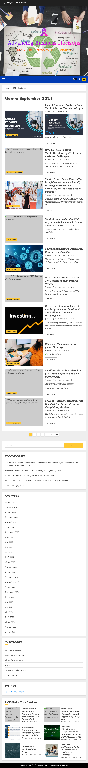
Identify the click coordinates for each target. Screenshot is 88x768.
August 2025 (10, 537)
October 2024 (10, 587)
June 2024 (9, 607)
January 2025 (10, 572)
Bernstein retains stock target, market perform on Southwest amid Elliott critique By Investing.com (62, 310)
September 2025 (12, 532)
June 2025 (9, 547)
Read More (51, 143)
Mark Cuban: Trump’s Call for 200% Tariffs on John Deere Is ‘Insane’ (62, 280)
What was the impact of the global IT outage (60, 345)
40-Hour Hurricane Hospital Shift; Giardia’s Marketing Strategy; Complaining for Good (64, 404)
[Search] (79, 79)
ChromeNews (51, 765)
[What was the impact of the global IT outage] (24, 352)
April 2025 (9, 557)
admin (49, 112)
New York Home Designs (14, 691)
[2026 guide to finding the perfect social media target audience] (52, 750)
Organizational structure (15, 670)
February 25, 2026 (30, 738)
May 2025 (9, 552)
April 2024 (9, 617)
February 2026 (11, 507)
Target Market (12, 135)
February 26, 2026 (70, 722)
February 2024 (11, 627)
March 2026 (10, 502)
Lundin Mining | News (14, 485)
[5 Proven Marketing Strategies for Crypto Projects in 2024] (24, 258)
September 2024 (12, 592)
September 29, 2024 (62, 195)
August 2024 (10, 597)
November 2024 (11, 582)
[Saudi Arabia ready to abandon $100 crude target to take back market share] (24, 382)
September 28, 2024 (62, 287)
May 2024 (9, 612)
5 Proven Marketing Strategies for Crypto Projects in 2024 (64, 250)
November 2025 (11, 522)
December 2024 (11, 577)
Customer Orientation (14, 655)
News (7, 665)
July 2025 (9, 542)
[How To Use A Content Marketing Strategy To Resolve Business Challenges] (24, 161)
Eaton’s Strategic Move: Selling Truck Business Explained (29, 475)
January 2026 (10, 512)
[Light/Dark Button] (75, 79)
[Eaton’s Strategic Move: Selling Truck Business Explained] (12, 732)
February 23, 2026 (70, 740)
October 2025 (10, 527)
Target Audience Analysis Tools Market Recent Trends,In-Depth (64, 106)
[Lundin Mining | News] (12, 750)
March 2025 (10, 562)
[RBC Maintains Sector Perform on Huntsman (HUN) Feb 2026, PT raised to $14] (52, 732)
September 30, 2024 (62, 112)
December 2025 (11, 517)
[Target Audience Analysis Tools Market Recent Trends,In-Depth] (24, 124)
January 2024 (10, 632)
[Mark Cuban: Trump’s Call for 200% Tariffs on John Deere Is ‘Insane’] (24, 288)
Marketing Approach (14, 172)
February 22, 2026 (30, 755)
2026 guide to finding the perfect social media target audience (71, 751)
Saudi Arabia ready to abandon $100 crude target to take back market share (63, 373)
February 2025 (11, 567)
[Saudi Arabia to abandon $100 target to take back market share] (24, 229)
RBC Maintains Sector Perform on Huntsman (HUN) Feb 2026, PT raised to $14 (38, 480)
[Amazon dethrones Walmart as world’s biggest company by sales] (52, 714)
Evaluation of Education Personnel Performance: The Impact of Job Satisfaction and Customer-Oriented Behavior (31, 719)
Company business (13, 206)
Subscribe (84, 79)
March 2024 (10, 622)
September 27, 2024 (62, 351)
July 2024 (9, 602)
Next (56, 434)
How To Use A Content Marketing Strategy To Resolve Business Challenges (63, 153)
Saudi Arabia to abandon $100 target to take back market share (63, 220)
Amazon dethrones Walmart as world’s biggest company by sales (33, 470)
